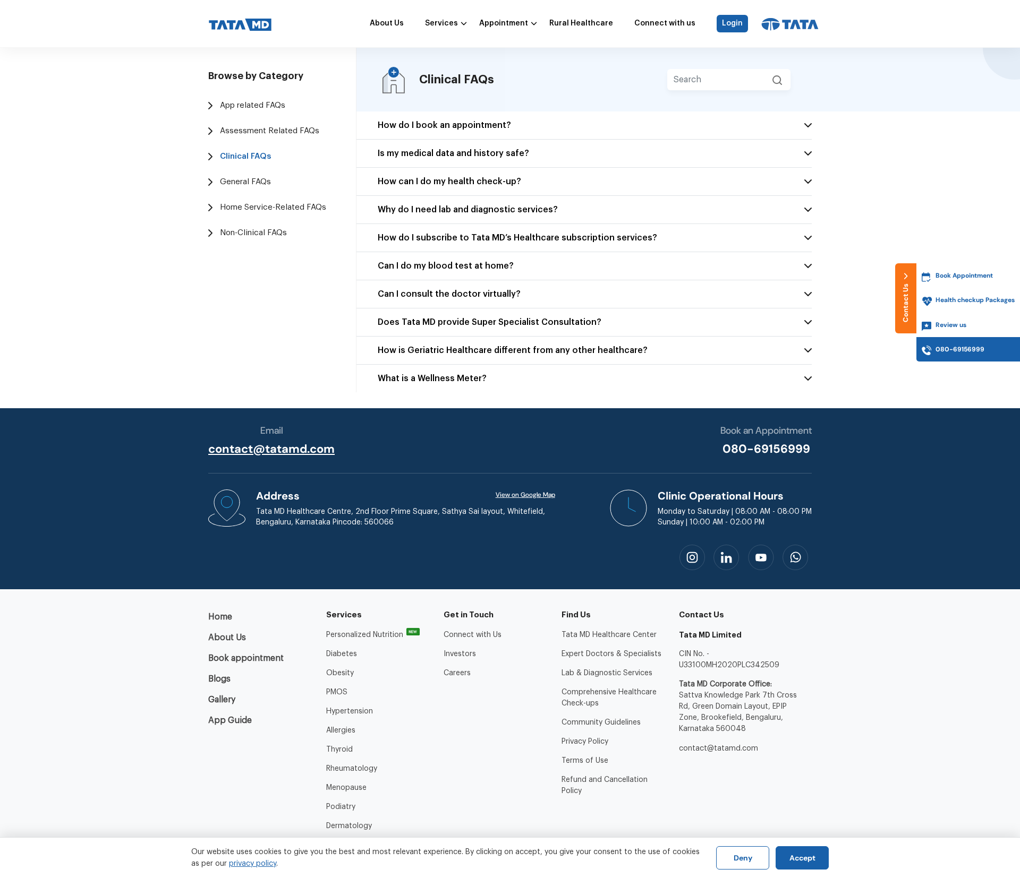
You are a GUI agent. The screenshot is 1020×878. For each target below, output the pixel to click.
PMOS (336, 692)
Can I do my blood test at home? (446, 266)
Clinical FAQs (245, 156)
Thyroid (339, 749)
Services (441, 23)
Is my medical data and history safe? (453, 153)
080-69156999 (766, 449)
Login (732, 23)
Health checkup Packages (975, 300)
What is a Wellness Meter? (432, 378)
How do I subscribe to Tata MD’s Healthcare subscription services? (517, 238)
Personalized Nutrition (364, 635)
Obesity (340, 673)
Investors (460, 654)
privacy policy (252, 863)
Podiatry (340, 807)
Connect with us (664, 23)
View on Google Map (525, 494)
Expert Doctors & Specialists (611, 654)
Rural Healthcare (581, 23)
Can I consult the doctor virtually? (449, 294)
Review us (951, 325)
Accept (802, 858)
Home (220, 617)
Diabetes (341, 654)
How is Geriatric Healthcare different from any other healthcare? (513, 350)
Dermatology (349, 826)
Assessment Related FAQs (269, 131)
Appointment (503, 23)
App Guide (230, 720)
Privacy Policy (585, 741)
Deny (743, 858)
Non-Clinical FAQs (253, 233)
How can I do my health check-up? (449, 181)
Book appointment (246, 658)
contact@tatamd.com (271, 449)
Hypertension (349, 711)
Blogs (219, 679)
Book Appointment (964, 275)
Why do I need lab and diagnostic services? (468, 209)
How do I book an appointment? (444, 125)
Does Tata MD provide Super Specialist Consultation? (489, 322)
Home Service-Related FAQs (273, 207)
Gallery (221, 699)
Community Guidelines (601, 722)
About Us (387, 23)
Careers (457, 673)
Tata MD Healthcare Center (609, 635)
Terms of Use (585, 760)
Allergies (340, 730)
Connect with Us (473, 635)
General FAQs (245, 182)
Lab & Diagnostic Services (607, 673)
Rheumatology (351, 768)
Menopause (346, 787)
